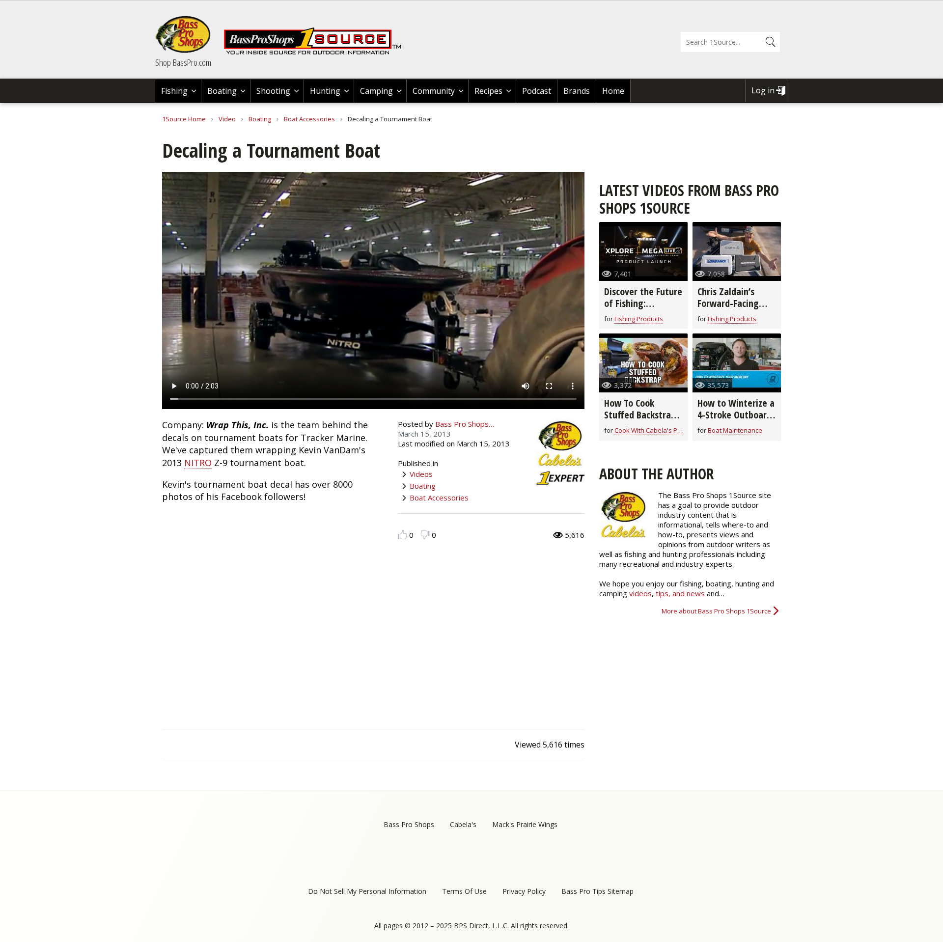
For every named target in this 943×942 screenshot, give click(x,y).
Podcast (536, 90)
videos (640, 593)
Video (227, 118)
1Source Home (184, 118)
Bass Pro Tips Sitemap (597, 891)
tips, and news (681, 593)
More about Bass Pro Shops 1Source (716, 611)
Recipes (488, 90)
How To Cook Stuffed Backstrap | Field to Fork (640, 414)
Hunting (325, 90)
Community (434, 90)
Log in (763, 90)
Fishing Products (638, 318)
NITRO (198, 463)
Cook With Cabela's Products (657, 430)
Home (613, 90)
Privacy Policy (524, 891)
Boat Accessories (309, 118)
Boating (222, 90)
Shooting (273, 90)
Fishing (174, 90)
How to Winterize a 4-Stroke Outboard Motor (736, 414)
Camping (376, 90)
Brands (576, 90)
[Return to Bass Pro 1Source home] (317, 52)
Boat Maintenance (735, 430)
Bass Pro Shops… (464, 424)
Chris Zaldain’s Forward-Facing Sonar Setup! (728, 303)
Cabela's (463, 824)
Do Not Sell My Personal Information (367, 891)
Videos (421, 474)
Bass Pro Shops (409, 824)
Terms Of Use (464, 891)
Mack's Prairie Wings (524, 824)
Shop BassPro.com (183, 62)
